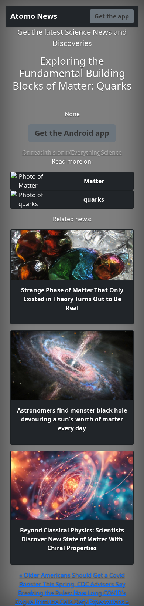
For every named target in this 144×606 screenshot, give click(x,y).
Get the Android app (72, 133)
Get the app (112, 16)
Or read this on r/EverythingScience (72, 152)
